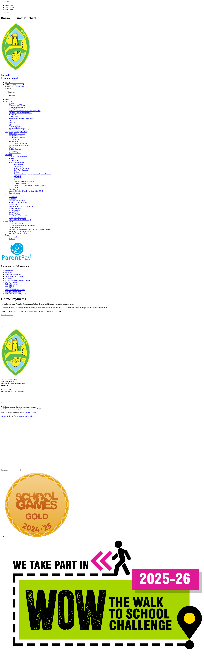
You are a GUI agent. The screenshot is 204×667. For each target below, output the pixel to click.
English (16, 172)
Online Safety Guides (21, 143)
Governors (12, 115)
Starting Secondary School (18, 233)
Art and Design (19, 164)
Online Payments (15, 210)
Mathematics (18, 178)
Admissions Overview (16, 223)
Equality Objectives (16, 109)
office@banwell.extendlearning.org (13, 391)
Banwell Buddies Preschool (18, 157)
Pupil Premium (14, 189)
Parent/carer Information (13, 195)
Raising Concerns (15, 149)
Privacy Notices (14, 124)
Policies (12, 122)
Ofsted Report (10, 7)
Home (7, 99)
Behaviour (12, 199)
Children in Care (15, 153)
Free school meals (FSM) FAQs (20, 220)
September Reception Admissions (20, 231)
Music (16, 179)
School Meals (13, 212)
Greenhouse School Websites (23, 416)
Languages (17, 176)
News (7, 235)
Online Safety (14, 141)
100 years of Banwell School (19, 130)
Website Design (6, 416)
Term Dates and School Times (19, 216)
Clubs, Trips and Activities (18, 202)
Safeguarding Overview (17, 134)
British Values (14, 160)
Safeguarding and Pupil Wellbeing (16, 132)
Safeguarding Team (15, 136)
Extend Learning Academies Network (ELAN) (25, 111)
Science (16, 187)
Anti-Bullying (14, 139)
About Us (8, 101)
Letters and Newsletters (17, 200)
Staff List (12, 120)
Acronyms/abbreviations (17, 218)
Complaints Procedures (17, 107)
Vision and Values (15, 126)
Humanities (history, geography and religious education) (32, 174)
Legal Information (30, 412)
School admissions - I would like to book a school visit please (29, 229)
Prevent (11, 147)
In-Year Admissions (16, 227)
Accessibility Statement (17, 128)
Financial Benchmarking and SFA (20, 113)
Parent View (9, 9)
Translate (21, 86)
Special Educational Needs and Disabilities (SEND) (26, 191)
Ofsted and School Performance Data (21, 118)
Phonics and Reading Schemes (24, 181)
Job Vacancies (14, 116)
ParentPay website (7, 315)
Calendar (12, 239)
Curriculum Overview (16, 162)
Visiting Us (13, 151)
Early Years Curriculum (21, 170)
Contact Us (13, 103)
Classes (11, 158)
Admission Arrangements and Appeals (22, 225)
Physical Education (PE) (22, 183)
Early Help (13, 204)
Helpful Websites (15, 208)
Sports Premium (14, 193)
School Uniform (14, 214)
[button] (6, 92)
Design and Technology (22, 168)
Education (8, 155)
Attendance (13, 197)
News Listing (13, 237)
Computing (17, 166)
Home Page (9, 5)
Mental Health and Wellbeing (19, 145)
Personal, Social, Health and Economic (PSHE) (29, 185)
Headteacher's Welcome (17, 105)
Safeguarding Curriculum (17, 137)
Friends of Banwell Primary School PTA (23, 206)
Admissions (9, 222)
